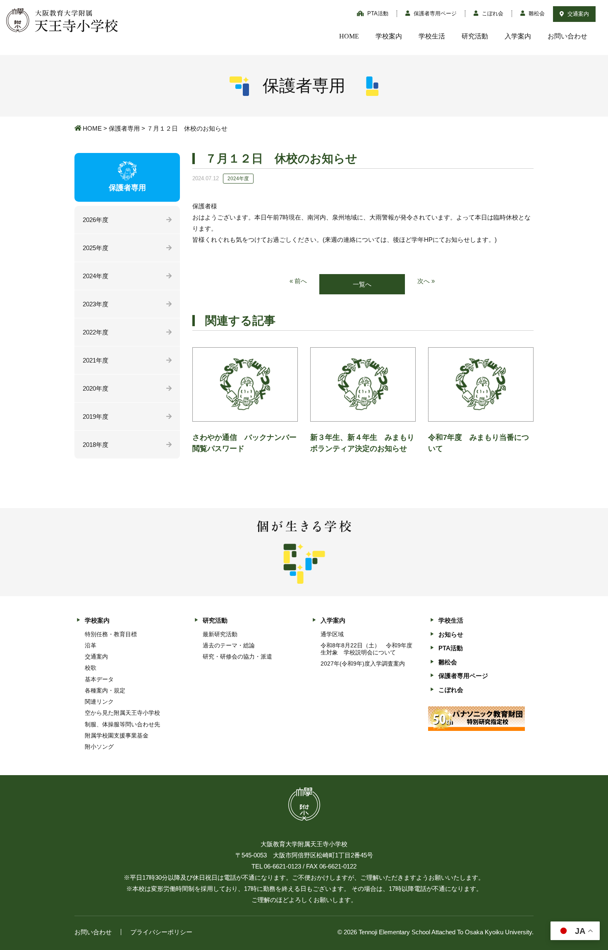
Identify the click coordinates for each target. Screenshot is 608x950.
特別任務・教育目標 (111, 634)
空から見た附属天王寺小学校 (122, 712)
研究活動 (475, 36)
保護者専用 (124, 128)
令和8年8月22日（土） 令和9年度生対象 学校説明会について (366, 649)
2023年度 (95, 304)
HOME (349, 36)
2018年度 (95, 444)
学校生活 (432, 36)
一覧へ (362, 284)
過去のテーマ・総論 (229, 645)
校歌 (90, 667)
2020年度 (95, 388)
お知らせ (450, 634)
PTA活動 (377, 13)
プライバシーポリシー (161, 932)
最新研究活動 (220, 634)
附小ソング (99, 746)
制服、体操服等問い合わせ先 (122, 724)
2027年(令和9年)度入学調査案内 (363, 663)
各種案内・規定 (105, 690)
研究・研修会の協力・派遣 (237, 656)
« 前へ (298, 280)
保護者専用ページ (434, 13)
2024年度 (95, 275)
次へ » (426, 280)
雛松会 (536, 13)
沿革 (90, 645)
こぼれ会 (491, 13)
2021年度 (95, 360)
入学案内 (518, 36)
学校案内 (389, 36)
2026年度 (95, 219)
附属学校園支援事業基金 (116, 735)
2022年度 (95, 332)
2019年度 (95, 416)
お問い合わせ (567, 36)
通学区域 (332, 634)
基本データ (99, 679)
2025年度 (95, 247)
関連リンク (99, 701)
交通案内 (577, 14)
